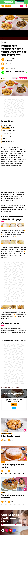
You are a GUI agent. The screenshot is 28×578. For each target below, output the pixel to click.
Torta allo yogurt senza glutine (12, 465)
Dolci (2, 387)
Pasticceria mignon (9, 387)
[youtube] (10, 530)
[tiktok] (2, 530)
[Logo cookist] (6, 6)
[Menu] (21, 6)
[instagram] (6, 530)
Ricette (17, 387)
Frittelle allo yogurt (10, 436)
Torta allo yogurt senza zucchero (12, 496)
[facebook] (14, 530)
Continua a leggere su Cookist (13, 341)
